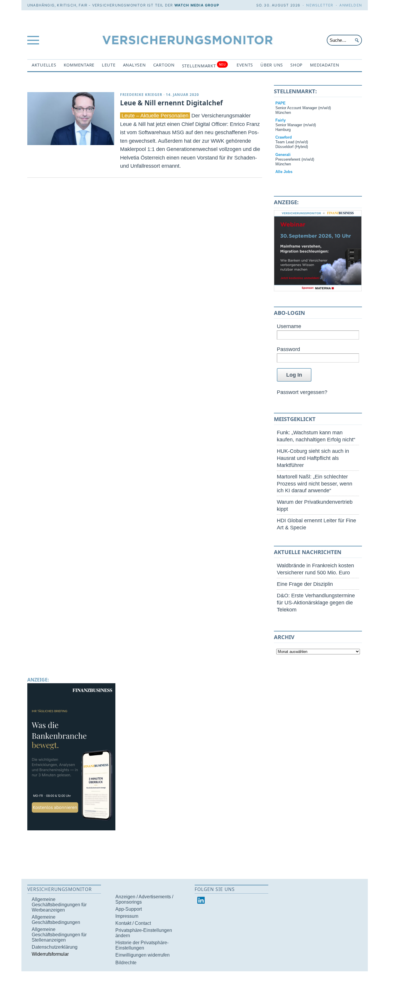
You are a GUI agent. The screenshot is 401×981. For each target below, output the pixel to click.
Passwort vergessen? (302, 392)
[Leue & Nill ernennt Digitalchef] (70, 118)
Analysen (134, 65)
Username (289, 326)
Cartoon (164, 65)
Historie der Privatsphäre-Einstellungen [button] (142, 945)
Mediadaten (324, 65)
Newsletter (319, 5)
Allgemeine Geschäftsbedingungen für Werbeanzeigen (59, 904)
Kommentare (79, 65)
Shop (296, 65)
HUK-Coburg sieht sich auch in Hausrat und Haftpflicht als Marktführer (313, 458)
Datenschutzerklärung (54, 947)
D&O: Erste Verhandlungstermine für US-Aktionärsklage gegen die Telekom (316, 602)
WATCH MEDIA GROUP (196, 5)
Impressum (126, 916)
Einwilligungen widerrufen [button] (142, 954)
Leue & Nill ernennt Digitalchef (171, 102)
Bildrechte (126, 962)
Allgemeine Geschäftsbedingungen (56, 920)
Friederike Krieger (141, 94)
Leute (109, 65)
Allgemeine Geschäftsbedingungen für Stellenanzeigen (59, 934)
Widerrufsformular (50, 954)
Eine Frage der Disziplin (305, 584)
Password (288, 349)
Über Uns (271, 65)
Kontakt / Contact (133, 923)
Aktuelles (44, 65)
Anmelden (350, 5)
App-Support (128, 909)
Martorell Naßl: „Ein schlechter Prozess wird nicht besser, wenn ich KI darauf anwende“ (314, 483)
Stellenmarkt (204, 65)
